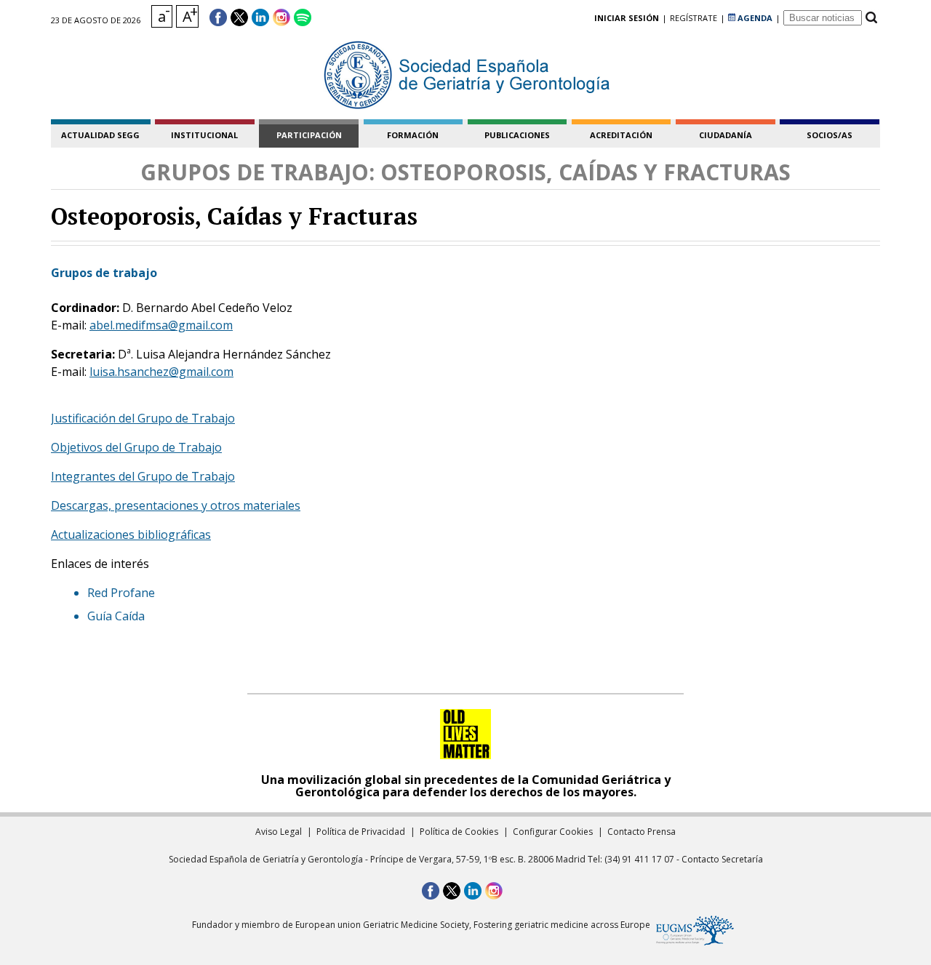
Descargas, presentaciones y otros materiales (175, 505)
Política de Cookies (459, 831)
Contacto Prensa (641, 831)
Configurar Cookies (553, 831)
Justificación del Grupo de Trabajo (143, 418)
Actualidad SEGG (100, 134)
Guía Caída (116, 616)
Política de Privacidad (360, 831)
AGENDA (753, 17)
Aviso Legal (278, 831)
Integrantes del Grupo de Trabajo (143, 476)
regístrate (693, 17)
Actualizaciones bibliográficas (131, 534)
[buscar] (871, 18)
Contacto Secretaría (722, 859)
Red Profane (121, 593)
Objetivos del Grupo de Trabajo (136, 447)
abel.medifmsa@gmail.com (161, 325)
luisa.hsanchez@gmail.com (161, 372)
